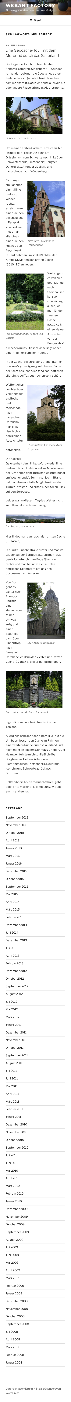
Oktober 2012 (15, 978)
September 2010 (17, 1147)
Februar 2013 (14, 963)
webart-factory (31, 5)
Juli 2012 (11, 1001)
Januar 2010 (14, 1201)
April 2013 (13, 955)
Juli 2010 (11, 1155)
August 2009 (14, 1239)
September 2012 (17, 986)
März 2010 (13, 1186)
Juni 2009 (12, 1255)
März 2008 (13, 1347)
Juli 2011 (11, 1071)
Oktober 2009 (15, 1224)
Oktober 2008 (15, 1316)
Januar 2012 (14, 1025)
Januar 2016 (14, 863)
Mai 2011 (11, 1086)
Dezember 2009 (17, 1209)
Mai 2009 (12, 1262)
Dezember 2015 (16, 871)
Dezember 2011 (16, 1032)
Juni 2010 (12, 1163)
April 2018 (13, 840)
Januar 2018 (14, 848)
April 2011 (12, 1094)
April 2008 (13, 1339)
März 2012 (13, 1017)
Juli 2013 (11, 948)
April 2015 (13, 902)
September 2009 (17, 1232)
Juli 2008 (12, 1331)
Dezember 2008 (17, 1301)
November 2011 (16, 1040)
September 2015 (17, 886)
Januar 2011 (13, 1117)
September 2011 (17, 1055)
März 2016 (13, 856)
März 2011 (12, 1101)
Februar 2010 (14, 1193)
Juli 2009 (12, 1247)
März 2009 (13, 1278)
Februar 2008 (15, 1355)
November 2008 (17, 1309)
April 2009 (13, 1270)
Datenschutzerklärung (19, 1388)
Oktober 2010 (15, 1140)
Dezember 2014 (16, 925)
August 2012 (14, 994)
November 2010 (16, 1132)
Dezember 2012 (16, 971)
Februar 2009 (15, 1285)
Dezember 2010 (16, 1124)
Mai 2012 (12, 1009)
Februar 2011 (14, 1109)
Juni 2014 (12, 932)
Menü (37, 20)
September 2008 (17, 1324)
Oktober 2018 (15, 832)
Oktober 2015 (15, 879)
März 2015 (13, 909)
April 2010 (13, 1178)
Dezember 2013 (16, 940)
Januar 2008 (14, 1362)
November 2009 (17, 1216)
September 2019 (17, 817)
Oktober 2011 (14, 1047)
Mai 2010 (12, 1170)
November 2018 (16, 825)
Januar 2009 (14, 1293)
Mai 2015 (12, 894)
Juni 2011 (12, 1078)
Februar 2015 (14, 917)
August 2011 (14, 1063)
